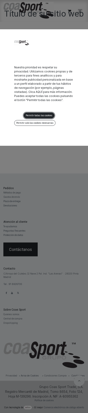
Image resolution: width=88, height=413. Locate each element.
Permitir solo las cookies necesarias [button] (34, 123)
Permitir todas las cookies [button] (39, 115)
